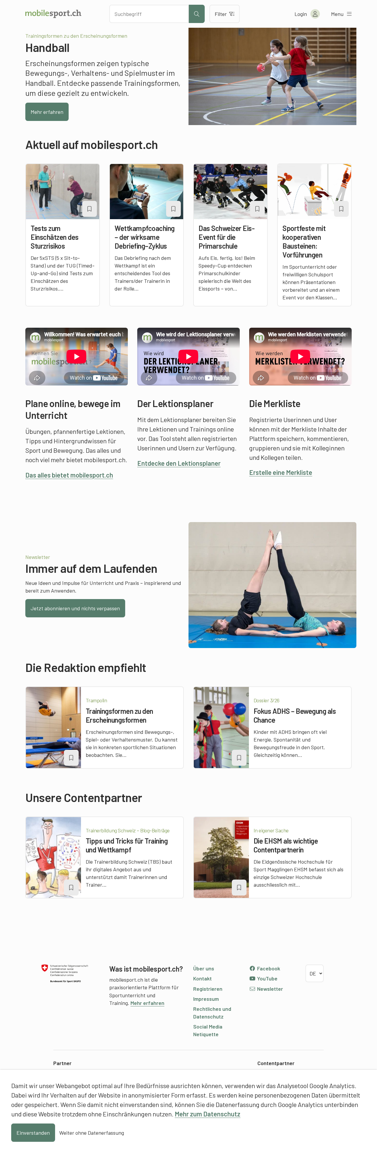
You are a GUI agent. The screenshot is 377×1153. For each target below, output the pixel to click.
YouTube (266, 978)
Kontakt (202, 978)
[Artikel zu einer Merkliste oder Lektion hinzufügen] (89, 209)
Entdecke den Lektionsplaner (179, 463)
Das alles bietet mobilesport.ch (69, 475)
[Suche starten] (197, 14)
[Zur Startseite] (53, 14)
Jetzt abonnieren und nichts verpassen (75, 608)
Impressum (206, 998)
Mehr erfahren (47, 112)
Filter (221, 14)
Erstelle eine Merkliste (280, 472)
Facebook (268, 968)
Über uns (203, 968)
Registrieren (207, 988)
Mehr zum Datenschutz (207, 1114)
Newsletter (269, 988)
